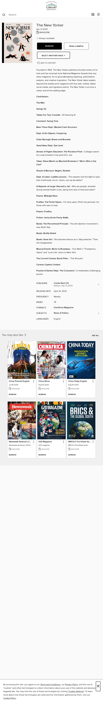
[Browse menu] (98, 14)
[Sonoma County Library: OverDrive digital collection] (51, 5)
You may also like (13, 335)
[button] (49, 46)
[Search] (4, 14)
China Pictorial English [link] (19, 381)
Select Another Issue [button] (53, 55)
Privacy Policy (71, 684)
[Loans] (93, 15)
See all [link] (95, 335)
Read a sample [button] (76, 46)
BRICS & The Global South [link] (80, 442)
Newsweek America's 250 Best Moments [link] (20, 442)
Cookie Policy (9, 698)
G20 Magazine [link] (45, 442)
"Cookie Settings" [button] (76, 691)
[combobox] (46, 15)
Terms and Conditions (50, 684)
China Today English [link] (77, 381)
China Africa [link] (44, 381)
